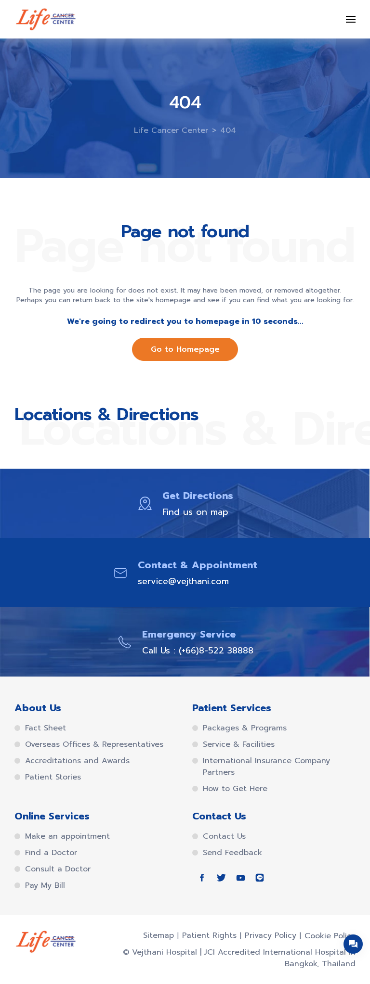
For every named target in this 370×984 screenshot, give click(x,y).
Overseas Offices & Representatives (94, 744)
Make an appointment (67, 836)
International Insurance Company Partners (266, 766)
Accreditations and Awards (77, 761)
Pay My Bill (45, 885)
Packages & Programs (245, 728)
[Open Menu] (351, 19)
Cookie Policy (330, 936)
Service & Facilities (239, 744)
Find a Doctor (51, 852)
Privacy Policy (270, 935)
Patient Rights (209, 935)
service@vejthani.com (183, 581)
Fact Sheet (45, 728)
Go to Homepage (185, 349)
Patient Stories (53, 777)
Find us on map (195, 512)
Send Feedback (232, 852)
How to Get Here (235, 788)
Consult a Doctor (58, 869)
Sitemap (158, 935)
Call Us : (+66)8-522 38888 (197, 650)
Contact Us (224, 836)
